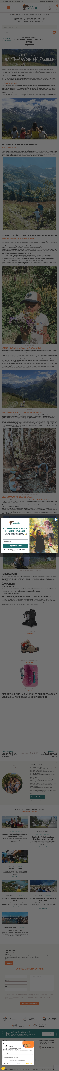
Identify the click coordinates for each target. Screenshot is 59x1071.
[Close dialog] (55, 519)
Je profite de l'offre (15, 545)
